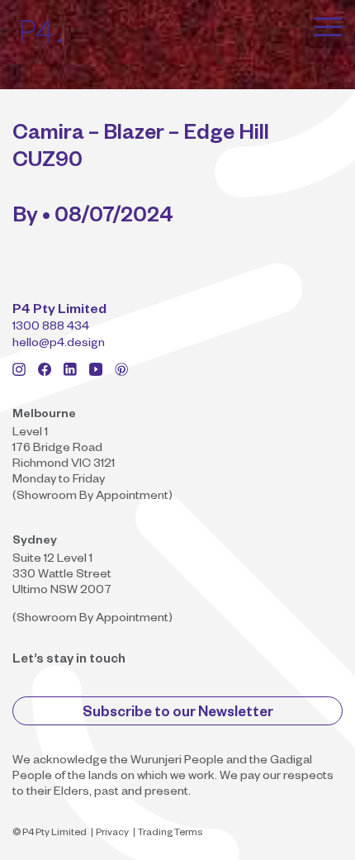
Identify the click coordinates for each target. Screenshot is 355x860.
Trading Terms (170, 834)
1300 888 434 (50, 328)
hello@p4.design (58, 344)
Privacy (112, 834)
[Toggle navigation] (328, 26)
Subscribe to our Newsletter (178, 714)
